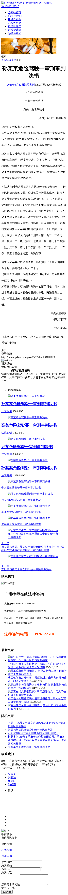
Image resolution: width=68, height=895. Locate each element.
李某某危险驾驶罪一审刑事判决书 (21, 487)
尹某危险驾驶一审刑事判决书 (27, 447)
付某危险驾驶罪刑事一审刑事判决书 (22, 499)
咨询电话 (6, 856)
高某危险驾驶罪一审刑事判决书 (29, 425)
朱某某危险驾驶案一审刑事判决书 (21, 524)
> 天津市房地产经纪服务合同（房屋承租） (33, 733)
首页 (3, 60)
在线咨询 (6, 850)
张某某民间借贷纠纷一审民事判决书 (29, 747)
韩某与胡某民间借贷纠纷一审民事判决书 (31, 729)
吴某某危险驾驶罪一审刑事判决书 (21, 512)
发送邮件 (7, 891)
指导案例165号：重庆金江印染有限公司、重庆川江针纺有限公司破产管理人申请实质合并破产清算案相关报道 (37, 740)
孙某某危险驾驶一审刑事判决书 (29, 404)
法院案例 (11, 60)
